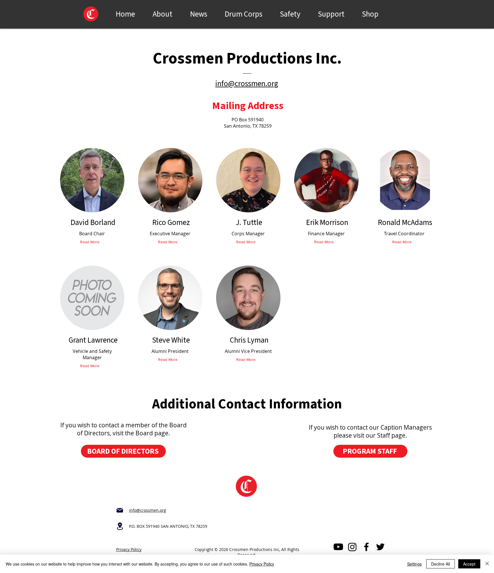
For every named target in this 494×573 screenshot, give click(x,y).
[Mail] (120, 510)
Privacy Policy (129, 549)
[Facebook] (366, 546)
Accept (469, 564)
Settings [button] (414, 564)
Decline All (440, 564)
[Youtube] (338, 546)
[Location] (120, 526)
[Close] (487, 563)
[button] (243, 13)
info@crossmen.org (246, 83)
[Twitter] (380, 546)
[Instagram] (352, 546)
